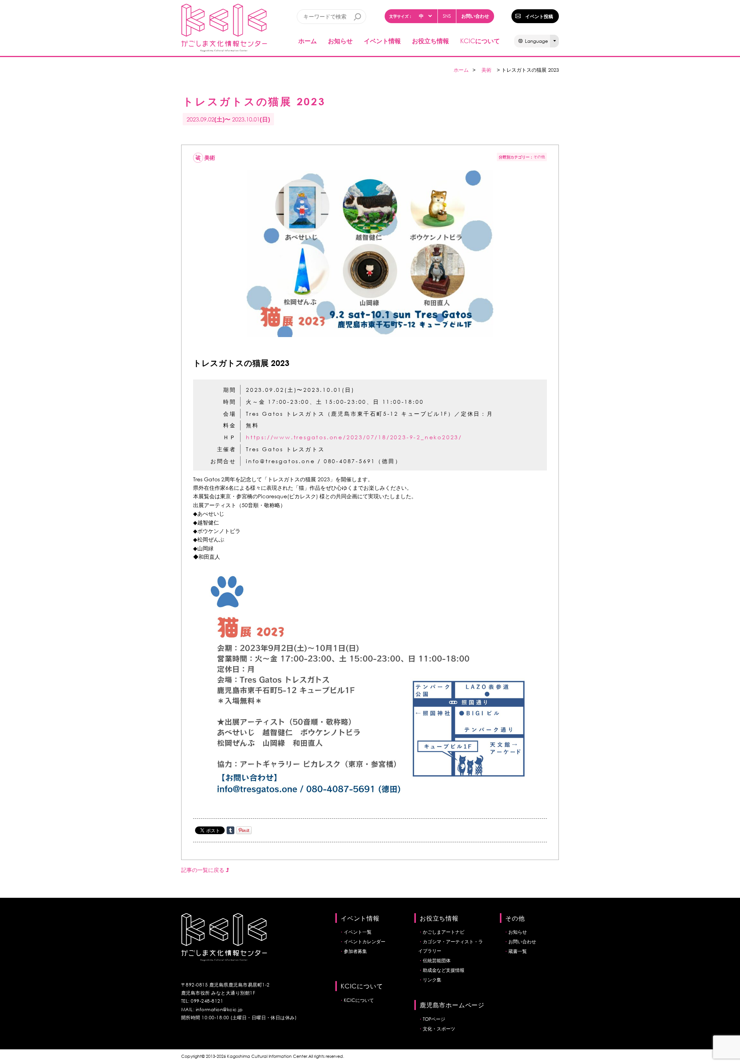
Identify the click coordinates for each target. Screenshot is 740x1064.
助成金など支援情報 (443, 970)
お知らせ (340, 40)
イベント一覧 (358, 932)
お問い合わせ (475, 16)
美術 (486, 70)
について (480, 41)
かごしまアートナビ (443, 932)
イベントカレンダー (364, 941)
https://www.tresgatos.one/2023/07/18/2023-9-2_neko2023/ (354, 437)
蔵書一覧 (517, 951)
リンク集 (432, 979)
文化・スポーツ (439, 1028)
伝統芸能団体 (437, 960)
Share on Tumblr (230, 830)
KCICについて (359, 1000)
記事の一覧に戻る (203, 869)
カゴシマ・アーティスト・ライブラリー (450, 946)
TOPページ (434, 1019)
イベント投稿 (539, 16)
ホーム (307, 40)
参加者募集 (355, 951)
